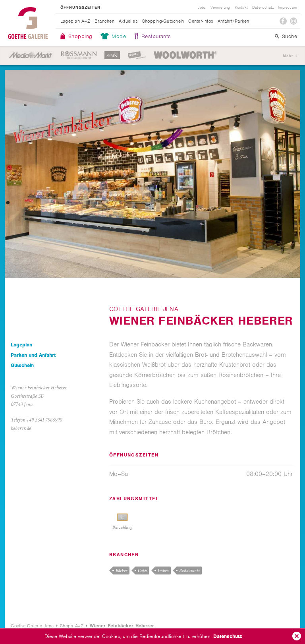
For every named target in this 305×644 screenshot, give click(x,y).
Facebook (283, 21)
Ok (296, 636)
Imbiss (163, 571)
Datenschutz (227, 636)
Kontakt (241, 8)
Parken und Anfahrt (33, 355)
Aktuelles (128, 21)
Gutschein (22, 365)
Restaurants (156, 36)
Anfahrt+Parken (233, 21)
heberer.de (21, 428)
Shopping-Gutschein (163, 21)
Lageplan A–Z (75, 21)
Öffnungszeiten (80, 8)
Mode (119, 36)
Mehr (288, 56)
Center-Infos (200, 21)
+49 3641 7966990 (44, 420)
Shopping (80, 36)
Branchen (104, 21)
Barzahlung (122, 527)
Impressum (287, 8)
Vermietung (220, 8)
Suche (289, 36)
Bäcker (121, 571)
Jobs (202, 8)
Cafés (142, 571)
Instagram (293, 21)
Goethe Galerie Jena (28, 23)
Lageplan (21, 344)
